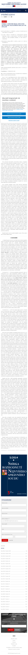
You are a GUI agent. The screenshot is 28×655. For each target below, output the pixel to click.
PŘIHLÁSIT (11, 629)
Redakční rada (14, 644)
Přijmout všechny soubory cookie (14, 117)
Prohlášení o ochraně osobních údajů (14, 647)
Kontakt (14, 645)
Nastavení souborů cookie (14, 120)
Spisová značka (5, 508)
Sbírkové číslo (4, 513)
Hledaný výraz (4, 502)
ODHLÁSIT (17, 629)
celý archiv (3, 545)
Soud (3, 529)
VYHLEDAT (5, 540)
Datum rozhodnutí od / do (7, 534)
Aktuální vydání (14, 638)
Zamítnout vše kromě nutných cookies (14, 113)
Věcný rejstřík (4, 524)
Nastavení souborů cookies (14, 649)
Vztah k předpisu (5, 518)
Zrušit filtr (11, 540)
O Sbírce (14, 642)
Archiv (14, 640)
